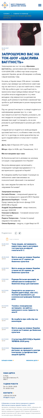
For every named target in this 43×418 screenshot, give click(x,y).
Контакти (7, 393)
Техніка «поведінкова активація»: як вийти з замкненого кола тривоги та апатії (25, 309)
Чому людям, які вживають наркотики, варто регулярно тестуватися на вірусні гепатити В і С (25, 247)
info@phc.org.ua (9, 397)
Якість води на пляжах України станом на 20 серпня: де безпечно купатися (26, 270)
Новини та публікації (20, 13)
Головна (6, 13)
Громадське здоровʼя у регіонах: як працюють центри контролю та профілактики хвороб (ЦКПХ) (26, 351)
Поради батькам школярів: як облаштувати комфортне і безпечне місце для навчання (25, 281)
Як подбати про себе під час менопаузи (25, 320)
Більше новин (7, 360)
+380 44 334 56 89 (9, 396)
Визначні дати (31, 360)
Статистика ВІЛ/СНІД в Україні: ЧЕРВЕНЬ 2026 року (26, 340)
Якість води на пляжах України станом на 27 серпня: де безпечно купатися (26, 259)
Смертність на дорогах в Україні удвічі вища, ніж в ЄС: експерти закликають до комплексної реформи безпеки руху (26, 294)
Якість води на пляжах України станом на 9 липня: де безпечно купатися (26, 330)
